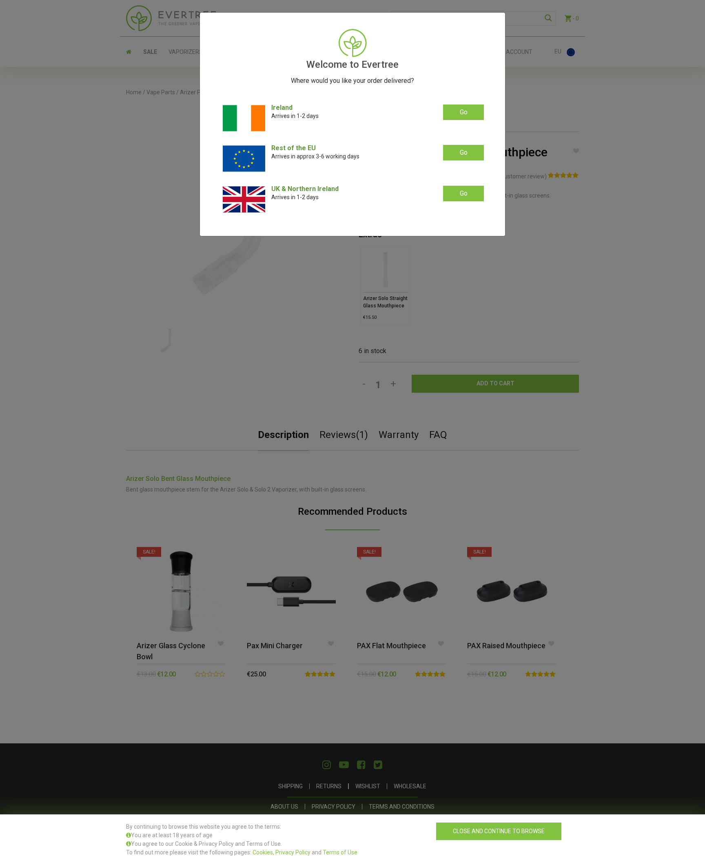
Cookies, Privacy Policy (281, 852)
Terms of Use (340, 852)
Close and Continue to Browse (499, 831)
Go (464, 112)
